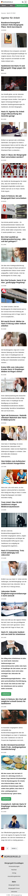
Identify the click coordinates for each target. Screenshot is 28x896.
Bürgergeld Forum (14, 888)
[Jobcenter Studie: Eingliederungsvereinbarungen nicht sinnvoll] (14, 609)
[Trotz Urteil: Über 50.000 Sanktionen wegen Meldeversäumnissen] (14, 520)
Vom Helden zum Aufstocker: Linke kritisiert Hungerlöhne (13, 462)
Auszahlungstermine (14, 876)
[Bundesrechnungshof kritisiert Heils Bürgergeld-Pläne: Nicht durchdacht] (14, 40)
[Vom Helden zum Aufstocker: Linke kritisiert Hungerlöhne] (14, 477)
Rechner (4, 5)
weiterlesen (5, 694)
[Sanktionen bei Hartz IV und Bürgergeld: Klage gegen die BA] (14, 84)
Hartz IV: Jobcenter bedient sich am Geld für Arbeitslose (13, 633)
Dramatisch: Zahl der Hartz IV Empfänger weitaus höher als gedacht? (13, 806)
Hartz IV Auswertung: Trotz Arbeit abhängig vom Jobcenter (12, 553)
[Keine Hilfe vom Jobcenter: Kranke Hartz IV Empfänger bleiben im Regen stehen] (14, 385)
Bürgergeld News (14, 885)
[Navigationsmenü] (25, 2)
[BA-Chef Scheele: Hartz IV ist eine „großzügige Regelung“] (14, 296)
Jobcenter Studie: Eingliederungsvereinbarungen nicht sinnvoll (13, 593)
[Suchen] (22, 2)
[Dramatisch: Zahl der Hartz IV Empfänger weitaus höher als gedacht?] (14, 822)
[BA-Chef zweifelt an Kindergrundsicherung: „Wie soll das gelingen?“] (14, 255)
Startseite (3, 13)
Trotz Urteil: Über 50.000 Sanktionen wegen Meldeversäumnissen (11, 504)
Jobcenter (14, 673)
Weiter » (14, 848)
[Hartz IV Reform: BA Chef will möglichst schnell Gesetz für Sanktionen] (14, 717)
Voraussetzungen (14, 866)
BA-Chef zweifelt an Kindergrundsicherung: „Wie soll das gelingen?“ (13, 239)
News (11, 5)
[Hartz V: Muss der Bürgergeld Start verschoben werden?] (14, 170)
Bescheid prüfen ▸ (21, 5)
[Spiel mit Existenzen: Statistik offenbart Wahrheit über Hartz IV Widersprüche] (14, 433)
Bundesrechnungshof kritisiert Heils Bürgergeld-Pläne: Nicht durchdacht (12, 25)
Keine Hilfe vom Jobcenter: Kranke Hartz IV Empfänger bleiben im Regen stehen (12, 369)
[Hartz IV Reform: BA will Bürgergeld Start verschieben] (14, 211)
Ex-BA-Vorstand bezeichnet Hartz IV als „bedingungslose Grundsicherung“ (13, 747)
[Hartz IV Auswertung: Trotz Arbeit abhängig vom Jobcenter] (14, 568)
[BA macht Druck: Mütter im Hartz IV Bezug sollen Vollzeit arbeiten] (14, 339)
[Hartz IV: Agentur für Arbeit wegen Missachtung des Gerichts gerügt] (14, 129)
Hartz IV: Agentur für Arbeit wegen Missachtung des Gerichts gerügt (12, 114)
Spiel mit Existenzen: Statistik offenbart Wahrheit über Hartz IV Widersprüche (14, 417)
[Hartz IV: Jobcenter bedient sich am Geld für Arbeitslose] (14, 648)
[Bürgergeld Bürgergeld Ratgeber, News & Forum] (7, 2)
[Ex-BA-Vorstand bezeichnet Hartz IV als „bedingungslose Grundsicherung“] (14, 763)
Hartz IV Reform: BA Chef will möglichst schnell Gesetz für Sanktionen (13, 701)
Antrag (14, 873)
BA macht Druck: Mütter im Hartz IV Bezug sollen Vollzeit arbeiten (13, 323)
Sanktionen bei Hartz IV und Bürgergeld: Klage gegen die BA (13, 68)
